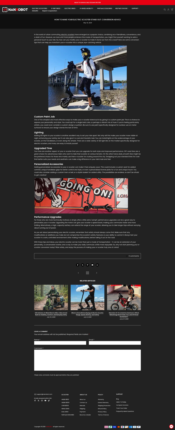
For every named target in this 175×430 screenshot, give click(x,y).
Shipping (82, 409)
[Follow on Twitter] (38, 400)
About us (82, 399)
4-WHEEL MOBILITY (86, 8)
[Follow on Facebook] (35, 400)
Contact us (83, 402)
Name (37, 340)
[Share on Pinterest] (87, 264)
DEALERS (35, 11)
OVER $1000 (65, 405)
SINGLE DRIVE (65, 409)
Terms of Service (103, 415)
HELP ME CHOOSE (121, 8)
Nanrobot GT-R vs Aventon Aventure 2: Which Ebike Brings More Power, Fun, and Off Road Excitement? (124, 314)
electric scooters (67, 34)
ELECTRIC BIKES (70, 8)
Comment (38, 348)
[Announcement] (87, 2)
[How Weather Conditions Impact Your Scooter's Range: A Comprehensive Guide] (96, 273)
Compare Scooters (122, 405)
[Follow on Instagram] (42, 400)
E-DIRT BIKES (55, 8)
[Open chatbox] (171, 426)
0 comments (134, 256)
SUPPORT (135, 8)
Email (91, 340)
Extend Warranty (103, 402)
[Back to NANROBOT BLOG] (87, 273)
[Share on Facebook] (77, 264)
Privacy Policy (102, 412)
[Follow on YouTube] (45, 400)
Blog (117, 399)
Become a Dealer (85, 415)
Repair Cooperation (49, 11)
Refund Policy (102, 409)
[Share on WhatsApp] (97, 264)
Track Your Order (121, 408)
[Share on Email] (92, 264)
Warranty (101, 399)
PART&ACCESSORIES (104, 8)
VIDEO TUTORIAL (121, 402)
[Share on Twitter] (82, 264)
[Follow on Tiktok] (49, 400)
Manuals (82, 405)
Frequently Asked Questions (125, 411)
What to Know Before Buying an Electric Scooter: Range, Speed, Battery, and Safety (87, 314)
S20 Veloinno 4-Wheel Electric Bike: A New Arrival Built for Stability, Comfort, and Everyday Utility (51, 314)
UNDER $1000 (65, 402)
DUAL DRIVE (65, 412)
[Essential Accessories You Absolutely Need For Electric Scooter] (78, 273)
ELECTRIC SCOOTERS (39, 8)
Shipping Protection (104, 405)
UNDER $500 (65, 399)
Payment (83, 412)
